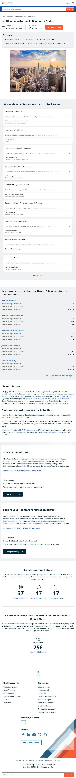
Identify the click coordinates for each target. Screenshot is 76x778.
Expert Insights (61, 43)
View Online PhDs (56, 598)
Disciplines (10, 16)
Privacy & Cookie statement (44, 760)
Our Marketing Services (12, 696)
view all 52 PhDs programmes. (37, 399)
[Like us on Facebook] (23, 734)
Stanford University (9, 361)
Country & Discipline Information (14, 43)
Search (69, 775)
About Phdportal (9, 690)
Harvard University (9, 301)
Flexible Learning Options (36, 43)
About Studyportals (10, 687)
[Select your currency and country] (23, 723)
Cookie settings (30, 760)
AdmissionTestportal (46, 703)
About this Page (41, 39)
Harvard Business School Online (13, 316)
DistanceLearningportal (47, 696)
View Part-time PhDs (38, 598)
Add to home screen (31, 743)
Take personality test (14, 551)
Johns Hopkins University (11, 346)
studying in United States (49, 401)
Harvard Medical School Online (13, 331)
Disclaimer (57, 760)
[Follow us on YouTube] (34, 734)
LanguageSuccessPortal (47, 712)
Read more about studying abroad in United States (22, 471)
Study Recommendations (12, 39)
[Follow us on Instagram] (45, 734)
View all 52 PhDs (54, 27)
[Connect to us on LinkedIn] (28, 734)
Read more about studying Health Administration (21, 528)
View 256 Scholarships (38, 652)
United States (31, 16)
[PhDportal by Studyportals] (8, 3)
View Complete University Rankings (59, 376)
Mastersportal (43, 690)
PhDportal (42, 693)
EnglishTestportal (44, 706)
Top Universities (28, 39)
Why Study (51, 39)
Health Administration (20, 16)
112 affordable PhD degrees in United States (27, 430)
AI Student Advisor (10, 693)
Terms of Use (20, 760)
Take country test (13, 494)
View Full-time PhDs (20, 598)
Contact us (7, 703)
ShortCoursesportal (45, 699)
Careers (6, 699)
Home (3, 16)
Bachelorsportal (44, 687)
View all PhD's (38, 275)
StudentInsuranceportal (47, 709)
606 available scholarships (55, 432)
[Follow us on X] (39, 734)
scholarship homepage (43, 403)
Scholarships (50, 43)
